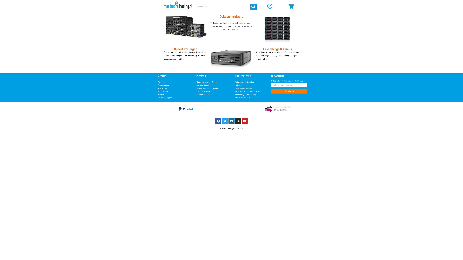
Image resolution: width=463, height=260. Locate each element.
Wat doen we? (163, 91)
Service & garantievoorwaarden (247, 91)
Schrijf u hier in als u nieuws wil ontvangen (288, 81)
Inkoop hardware (203, 91)
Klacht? (161, 95)
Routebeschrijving (165, 98)
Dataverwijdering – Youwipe (207, 88)
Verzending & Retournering (245, 95)
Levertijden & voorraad (244, 88)
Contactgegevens (165, 85)
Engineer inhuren (203, 95)
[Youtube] (245, 121)
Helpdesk (238, 85)
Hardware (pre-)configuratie (207, 82)
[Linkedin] (231, 121)
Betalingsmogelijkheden (244, 82)
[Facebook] (218, 121)
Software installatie (204, 85)
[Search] (253, 7)
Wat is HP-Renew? (242, 98)
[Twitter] (225, 121)
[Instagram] (238, 121)
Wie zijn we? (163, 88)
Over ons (161, 82)
